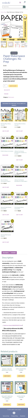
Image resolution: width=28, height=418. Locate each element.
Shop (5, 12)
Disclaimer (22, 416)
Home (2, 12)
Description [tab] (6, 253)
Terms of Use (6, 416)
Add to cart (13, 86)
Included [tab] (13, 253)
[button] (20, 2)
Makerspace (11, 97)
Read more (5, 155)
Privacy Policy (14, 416)
